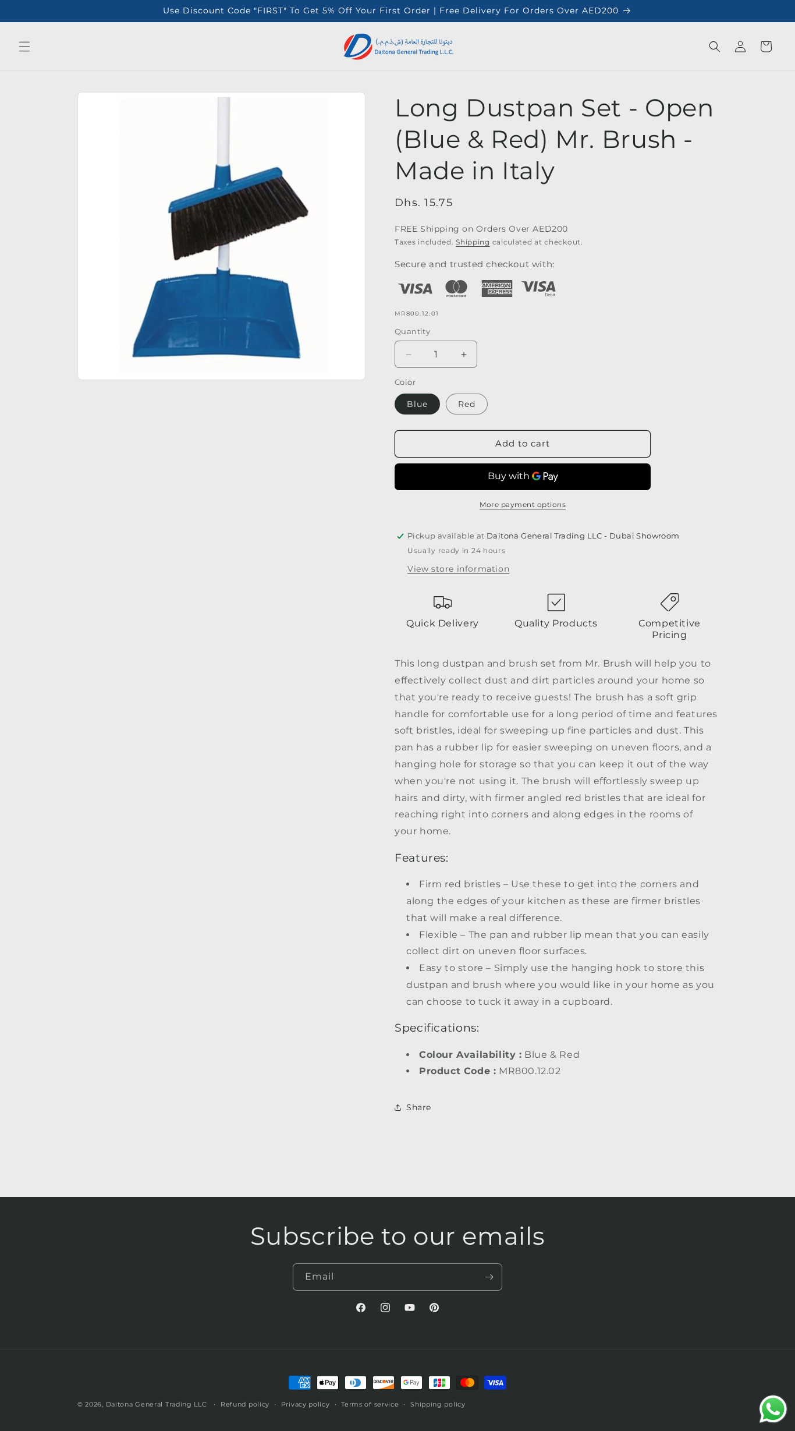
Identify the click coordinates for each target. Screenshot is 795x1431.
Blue (417, 404)
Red (466, 404)
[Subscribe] (489, 1277)
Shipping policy (438, 1404)
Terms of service (370, 1404)
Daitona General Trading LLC (156, 1404)
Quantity (412, 331)
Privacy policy (305, 1404)
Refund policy (245, 1404)
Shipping (473, 242)
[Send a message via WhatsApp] (773, 1409)
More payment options (523, 504)
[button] (24, 46)
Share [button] (418, 1107)
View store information (458, 569)
